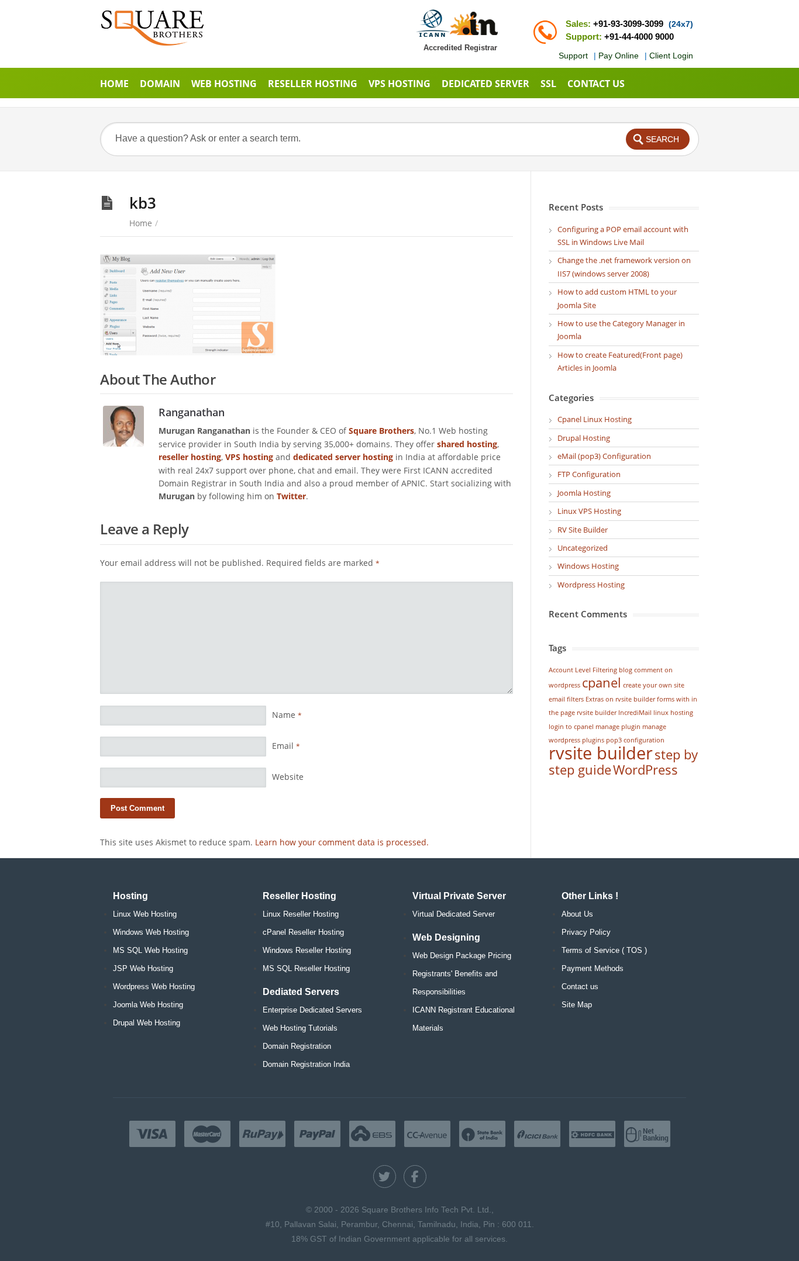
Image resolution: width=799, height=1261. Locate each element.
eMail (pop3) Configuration (604, 456)
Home (140, 223)
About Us (577, 914)
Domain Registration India (306, 1064)
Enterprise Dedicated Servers (312, 1010)
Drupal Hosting (583, 438)
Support (573, 55)
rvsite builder (601, 753)
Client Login (671, 55)
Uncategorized (582, 548)
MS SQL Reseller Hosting (306, 968)
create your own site (653, 685)
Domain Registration (297, 1046)
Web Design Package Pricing (461, 955)
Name (287, 714)
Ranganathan (192, 412)
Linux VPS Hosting (589, 511)
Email (286, 745)
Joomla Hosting (584, 493)
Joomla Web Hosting (148, 1004)
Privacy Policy (586, 932)
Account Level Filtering (583, 670)
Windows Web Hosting (151, 932)
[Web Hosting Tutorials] (152, 28)
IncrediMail (635, 713)
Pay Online (618, 55)
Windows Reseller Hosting (307, 950)
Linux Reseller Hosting (301, 914)
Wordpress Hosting (591, 584)
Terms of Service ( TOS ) (604, 950)
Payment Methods (593, 968)
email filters (566, 699)
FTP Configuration (589, 474)
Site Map (577, 1004)
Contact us (580, 986)
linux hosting (673, 713)
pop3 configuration (635, 740)
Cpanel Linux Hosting (594, 419)
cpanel (601, 682)
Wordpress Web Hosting (154, 986)
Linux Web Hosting (145, 914)
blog (625, 670)
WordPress (645, 769)
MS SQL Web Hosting (150, 950)
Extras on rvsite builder (620, 699)
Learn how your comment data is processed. (342, 842)
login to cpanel (571, 727)
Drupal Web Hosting (146, 1022)
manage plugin (617, 727)
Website (288, 776)
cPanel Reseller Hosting (303, 932)
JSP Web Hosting (143, 968)
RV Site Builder (582, 529)
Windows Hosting (588, 566)
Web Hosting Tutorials (300, 1028)
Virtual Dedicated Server (453, 914)
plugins (593, 740)
